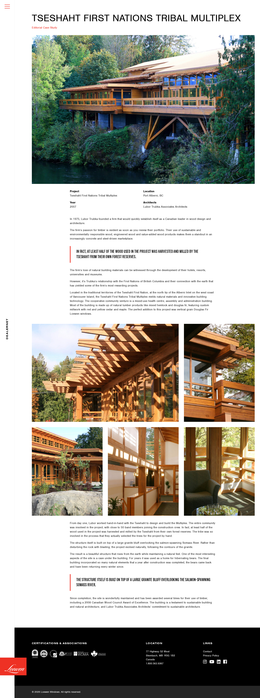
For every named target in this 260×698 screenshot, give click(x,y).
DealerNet (7, 328)
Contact (207, 651)
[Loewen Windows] (13, 666)
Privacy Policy (211, 655)
